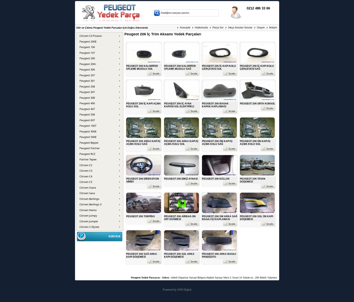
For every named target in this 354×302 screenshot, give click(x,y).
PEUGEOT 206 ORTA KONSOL (257, 103)
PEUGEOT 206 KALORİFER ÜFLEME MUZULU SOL (142, 67)
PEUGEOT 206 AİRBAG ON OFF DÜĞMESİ (180, 218)
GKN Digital (184, 289)
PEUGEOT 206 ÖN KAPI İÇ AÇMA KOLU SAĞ (217, 142)
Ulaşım (261, 27)
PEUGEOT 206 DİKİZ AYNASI (181, 178)
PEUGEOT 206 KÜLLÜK (216, 178)
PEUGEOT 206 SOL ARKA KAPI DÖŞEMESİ (179, 255)
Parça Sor (218, 27)
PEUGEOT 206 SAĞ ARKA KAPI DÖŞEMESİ (141, 255)
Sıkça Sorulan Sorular (240, 27)
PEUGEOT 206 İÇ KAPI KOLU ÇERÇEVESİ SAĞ (257, 67)
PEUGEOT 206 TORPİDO (140, 216)
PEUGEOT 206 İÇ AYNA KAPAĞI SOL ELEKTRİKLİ (179, 105)
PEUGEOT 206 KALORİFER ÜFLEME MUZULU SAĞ (180, 67)
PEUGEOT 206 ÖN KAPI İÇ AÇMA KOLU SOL (255, 142)
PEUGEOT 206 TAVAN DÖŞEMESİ (252, 180)
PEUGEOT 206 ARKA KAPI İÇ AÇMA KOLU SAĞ (143, 142)
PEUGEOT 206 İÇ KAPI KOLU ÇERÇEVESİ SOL (219, 67)
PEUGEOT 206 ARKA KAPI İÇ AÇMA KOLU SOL (181, 142)
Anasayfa (185, 27)
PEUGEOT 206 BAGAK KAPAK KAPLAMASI (215, 105)
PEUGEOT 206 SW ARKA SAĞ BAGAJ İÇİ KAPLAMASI (219, 218)
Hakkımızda (201, 27)
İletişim (273, 27)
